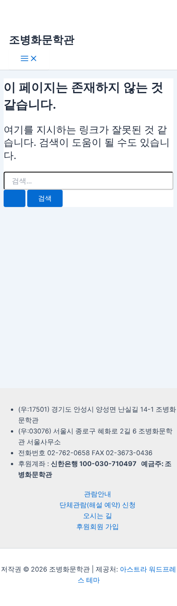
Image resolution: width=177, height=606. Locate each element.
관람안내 (97, 494)
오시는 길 (97, 516)
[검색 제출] (14, 198)
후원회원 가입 (97, 527)
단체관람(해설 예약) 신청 (97, 505)
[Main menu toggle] (29, 59)
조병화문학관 (41, 39)
